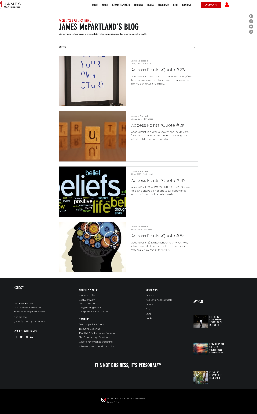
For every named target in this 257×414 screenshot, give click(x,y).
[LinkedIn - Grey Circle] (251, 16)
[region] (31, 292)
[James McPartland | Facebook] (16, 337)
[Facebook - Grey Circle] (251, 21)
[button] (163, 5)
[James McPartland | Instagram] (26, 337)
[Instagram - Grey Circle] (251, 32)
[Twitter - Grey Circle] (251, 27)
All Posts (62, 46)
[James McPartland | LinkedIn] (31, 337)
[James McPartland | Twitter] (21, 337)
